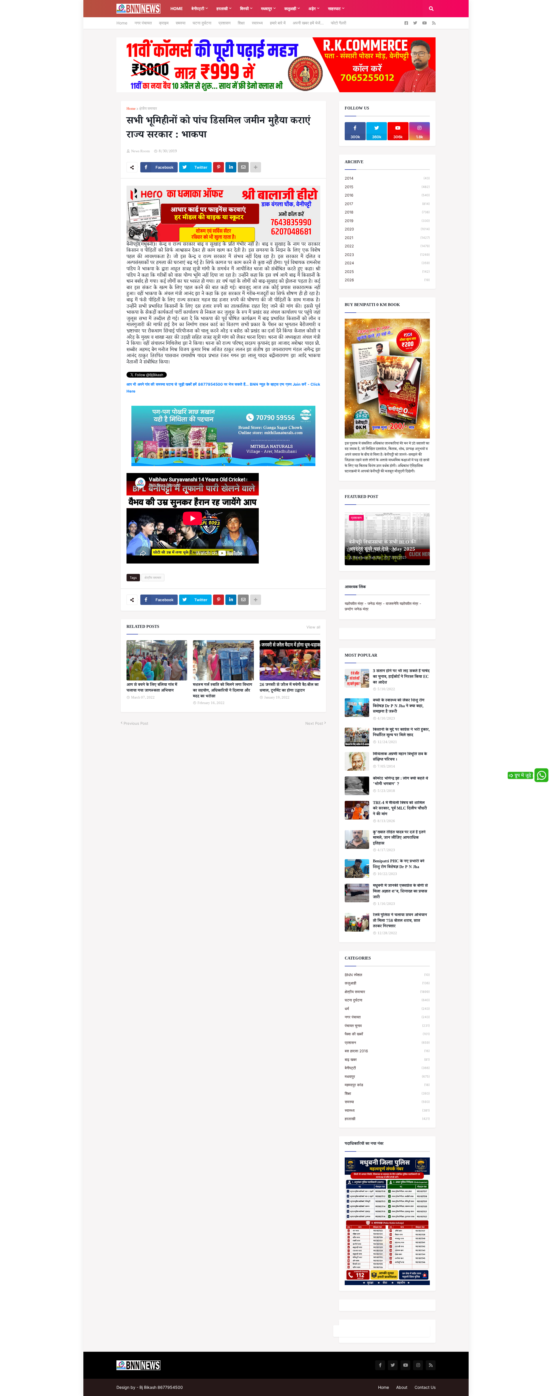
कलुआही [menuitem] (290, 8)
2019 (387, 220)
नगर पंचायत (143, 22)
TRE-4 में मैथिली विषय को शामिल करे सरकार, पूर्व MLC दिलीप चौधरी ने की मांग (400, 809)
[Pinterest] (218, 167)
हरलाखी (387, 1118)
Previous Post (136, 723)
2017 (387, 203)
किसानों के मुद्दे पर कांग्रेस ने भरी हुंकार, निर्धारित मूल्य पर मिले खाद (401, 733)
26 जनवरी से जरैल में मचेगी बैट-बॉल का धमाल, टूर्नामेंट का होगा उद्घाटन (289, 688)
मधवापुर (387, 1076)
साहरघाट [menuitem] (334, 8)
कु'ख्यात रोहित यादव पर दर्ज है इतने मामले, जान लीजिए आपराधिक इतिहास (399, 838)
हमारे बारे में (277, 22)
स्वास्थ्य (257, 22)
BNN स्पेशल (387, 974)
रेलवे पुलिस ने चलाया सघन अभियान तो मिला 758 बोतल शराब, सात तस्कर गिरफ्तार (400, 921)
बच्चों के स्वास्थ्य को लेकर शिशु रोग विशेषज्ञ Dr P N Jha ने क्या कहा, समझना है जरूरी (398, 706)
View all (313, 627)
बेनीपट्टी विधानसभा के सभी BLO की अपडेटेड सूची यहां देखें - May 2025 (382, 546)
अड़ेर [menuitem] (312, 8)
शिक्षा (241, 22)
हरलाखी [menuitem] (222, 8)
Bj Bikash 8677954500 (161, 1387)
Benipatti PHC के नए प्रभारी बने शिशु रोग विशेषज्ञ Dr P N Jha (398, 864)
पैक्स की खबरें (387, 1034)
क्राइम (163, 22)
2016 (387, 195)
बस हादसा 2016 (387, 1051)
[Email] (243, 167)
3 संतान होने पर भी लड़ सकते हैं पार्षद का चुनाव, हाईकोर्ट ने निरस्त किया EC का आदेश (401, 677)
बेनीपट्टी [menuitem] (197, 8)
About (401, 1387)
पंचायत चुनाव (387, 1025)
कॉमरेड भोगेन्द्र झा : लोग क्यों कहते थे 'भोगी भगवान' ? (400, 782)
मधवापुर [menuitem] (266, 8)
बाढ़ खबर (387, 1059)
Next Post (314, 723)
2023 (387, 254)
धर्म (387, 1008)
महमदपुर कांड (387, 1084)
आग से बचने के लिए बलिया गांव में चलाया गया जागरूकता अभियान (151, 688)
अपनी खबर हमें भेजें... (308, 22)
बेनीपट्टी (387, 1068)
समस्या (180, 22)
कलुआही (387, 983)
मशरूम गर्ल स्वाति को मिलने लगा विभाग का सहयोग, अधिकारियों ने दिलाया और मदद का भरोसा (222, 691)
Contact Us (425, 1387)
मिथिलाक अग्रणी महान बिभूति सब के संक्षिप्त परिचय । (400, 757)
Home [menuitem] (176, 8)
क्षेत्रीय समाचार (148, 109)
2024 (387, 263)
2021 (387, 237)
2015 (387, 186)
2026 (387, 280)
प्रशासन (224, 22)
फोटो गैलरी (338, 22)
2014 (387, 178)
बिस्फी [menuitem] (244, 8)
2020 (387, 229)
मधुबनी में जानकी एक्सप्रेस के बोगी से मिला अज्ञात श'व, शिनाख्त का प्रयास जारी (400, 892)
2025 (387, 271)
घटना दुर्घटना (202, 22)
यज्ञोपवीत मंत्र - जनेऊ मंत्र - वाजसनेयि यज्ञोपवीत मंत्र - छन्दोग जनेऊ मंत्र (383, 606)
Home (121, 22)
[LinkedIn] (230, 167)
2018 (387, 212)
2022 (387, 246)
